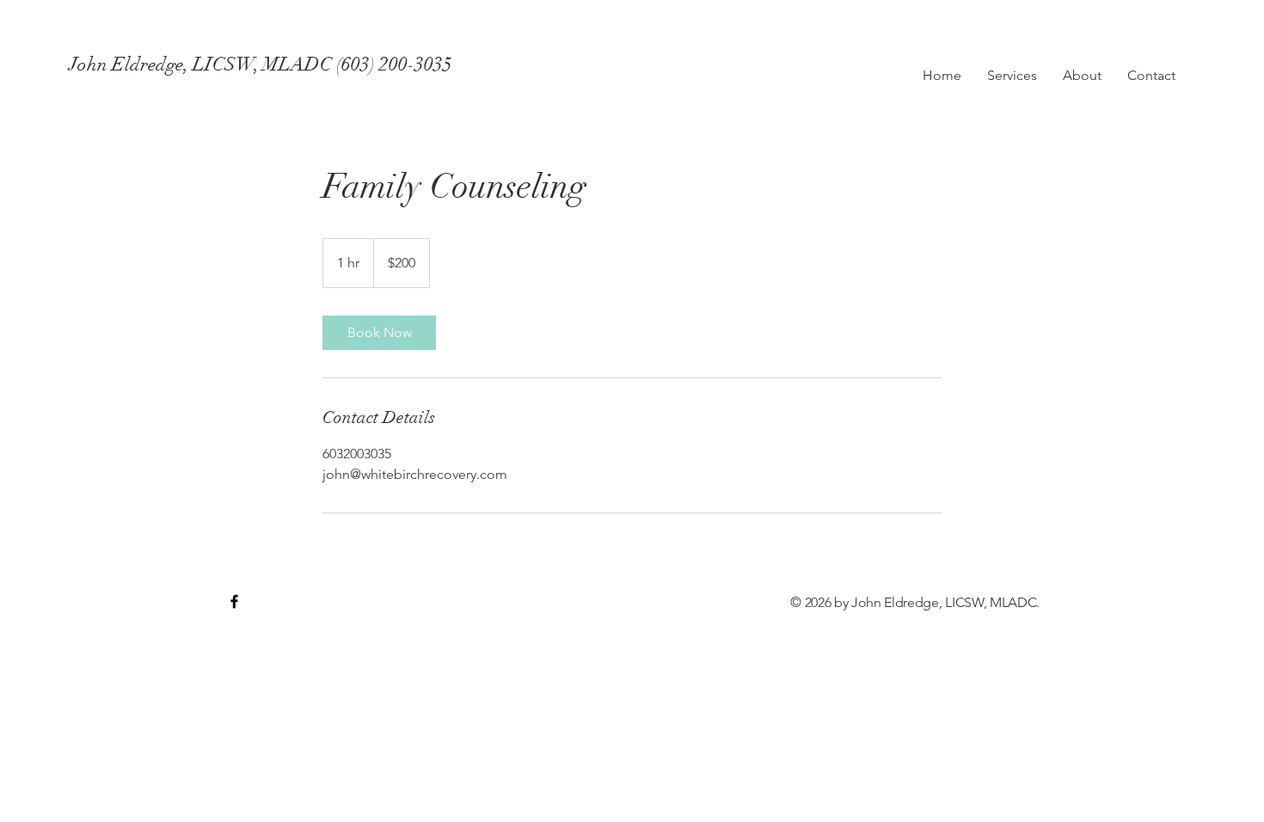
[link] (379, 333)
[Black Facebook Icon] (234, 601)
